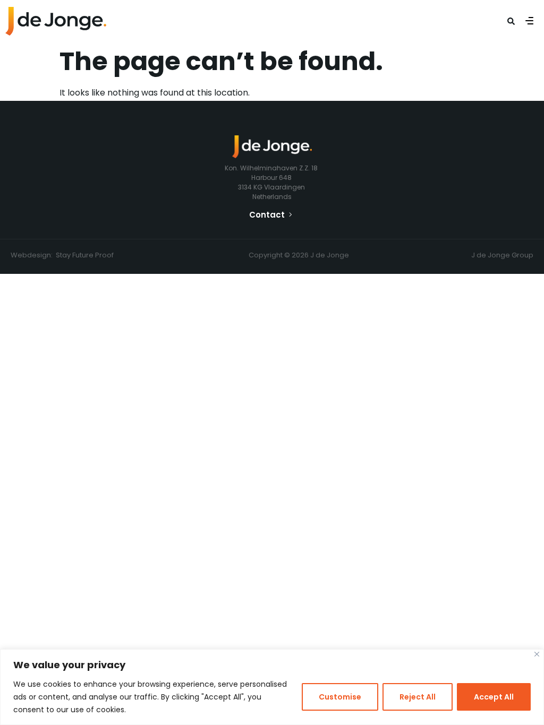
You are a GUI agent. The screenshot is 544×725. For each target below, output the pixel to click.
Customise (340, 697)
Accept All (494, 697)
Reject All (418, 697)
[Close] (536, 654)
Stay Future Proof (85, 255)
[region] (272, 687)
